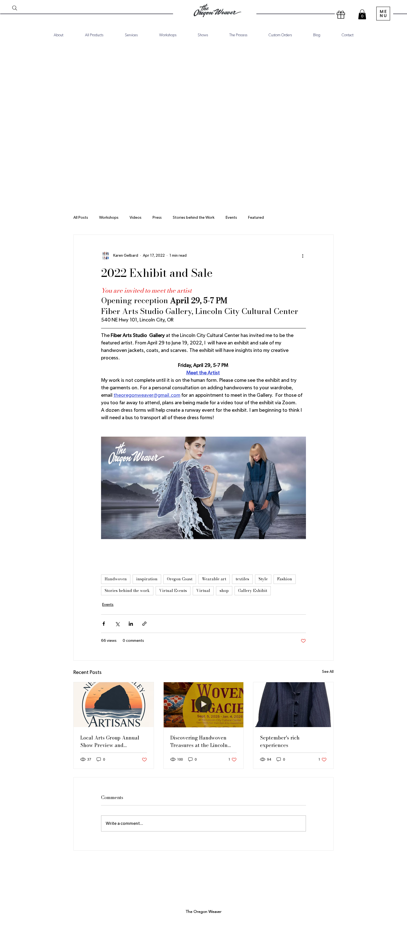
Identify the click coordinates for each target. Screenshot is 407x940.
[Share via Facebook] (103, 623)
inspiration (147, 579)
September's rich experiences (280, 741)
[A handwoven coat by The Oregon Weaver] (293, 704)
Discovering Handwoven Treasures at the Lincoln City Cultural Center (199, 741)
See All (328, 672)
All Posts (80, 218)
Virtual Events (173, 591)
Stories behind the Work (194, 218)
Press (157, 218)
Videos (135, 218)
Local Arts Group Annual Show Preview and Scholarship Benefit (109, 741)
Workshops (109, 218)
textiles (242, 579)
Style (263, 579)
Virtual (203, 591)
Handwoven (116, 579)
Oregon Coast (179, 579)
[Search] (14, 8)
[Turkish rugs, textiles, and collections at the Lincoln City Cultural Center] (204, 704)
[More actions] (302, 256)
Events (231, 218)
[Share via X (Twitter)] (117, 623)
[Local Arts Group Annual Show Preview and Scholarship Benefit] (114, 704)
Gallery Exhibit (252, 591)
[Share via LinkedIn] (130, 623)
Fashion (284, 579)
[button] (362, 14)
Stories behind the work (127, 591)
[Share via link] (144, 623)
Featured (256, 218)
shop (224, 591)
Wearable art (214, 579)
